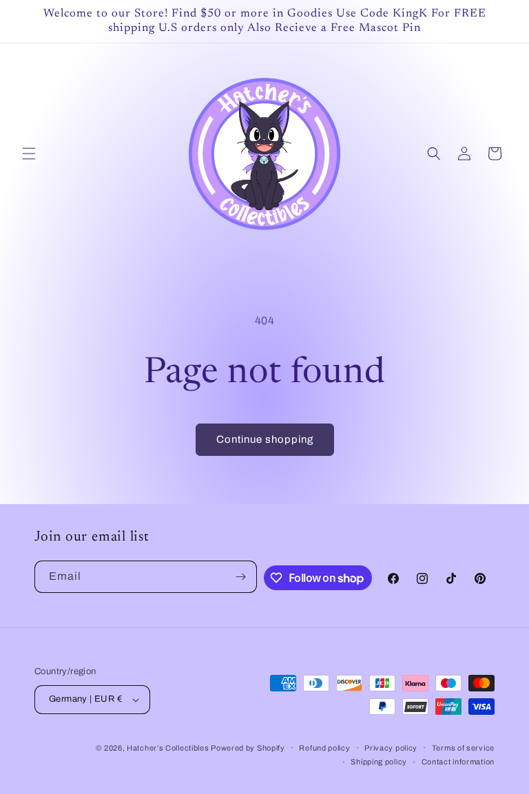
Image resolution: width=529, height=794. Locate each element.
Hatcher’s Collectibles (169, 748)
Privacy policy (390, 748)
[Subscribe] (241, 577)
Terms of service (463, 748)
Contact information (458, 762)
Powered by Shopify (248, 748)
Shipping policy (379, 762)
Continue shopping (264, 439)
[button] (29, 153)
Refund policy (324, 748)
